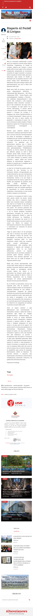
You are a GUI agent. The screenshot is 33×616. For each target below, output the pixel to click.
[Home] (16, 13)
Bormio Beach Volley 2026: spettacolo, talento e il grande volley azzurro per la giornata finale (16, 469)
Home (2, 394)
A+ (5, 70)
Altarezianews (16, 611)
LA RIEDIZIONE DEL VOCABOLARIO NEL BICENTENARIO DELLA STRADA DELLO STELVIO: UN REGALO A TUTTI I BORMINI (22, 561)
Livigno (10, 375)
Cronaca (5, 479)
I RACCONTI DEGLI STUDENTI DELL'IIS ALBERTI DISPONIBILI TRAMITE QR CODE (22, 547)
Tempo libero (18, 38)
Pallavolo (5, 456)
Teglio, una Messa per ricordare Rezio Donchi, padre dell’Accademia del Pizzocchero (16, 492)
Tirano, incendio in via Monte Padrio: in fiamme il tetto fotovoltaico (14, 514)
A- (2, 70)
